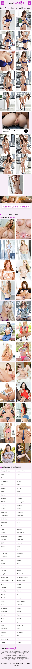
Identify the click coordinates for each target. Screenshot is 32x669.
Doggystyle (20, 515)
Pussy (3, 601)
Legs (18, 567)
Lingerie (19, 570)
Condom (19, 505)
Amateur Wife (21, 471)
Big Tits (19, 488)
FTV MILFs (13, 217)
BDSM (18, 484)
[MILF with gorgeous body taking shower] (7, 229)
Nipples (19, 584)
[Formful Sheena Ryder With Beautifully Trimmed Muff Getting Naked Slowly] (23, 412)
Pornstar (3, 598)
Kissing (19, 560)
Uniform (19, 639)
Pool (18, 594)
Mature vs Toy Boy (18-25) (23, 577)
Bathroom (19, 481)
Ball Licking (4, 481)
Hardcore (19, 550)
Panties (19, 587)
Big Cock (3, 488)
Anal (2, 474)
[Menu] (2, 3)
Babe (18, 478)
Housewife (4, 556)
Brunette (3, 498)
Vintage (19, 642)
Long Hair (4, 574)
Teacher (3, 632)
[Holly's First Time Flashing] (7, 311)
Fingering (19, 529)
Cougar (19, 508)
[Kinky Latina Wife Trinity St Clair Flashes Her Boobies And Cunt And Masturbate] (23, 392)
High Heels (4, 553)
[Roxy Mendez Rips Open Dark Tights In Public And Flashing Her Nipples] (23, 311)
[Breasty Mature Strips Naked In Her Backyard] (7, 412)
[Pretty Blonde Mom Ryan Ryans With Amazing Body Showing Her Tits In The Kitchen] (7, 433)
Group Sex (20, 539)
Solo (2, 622)
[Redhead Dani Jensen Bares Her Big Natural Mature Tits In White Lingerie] (7, 270)
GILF (2, 543)
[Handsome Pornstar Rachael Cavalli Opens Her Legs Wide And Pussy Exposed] (23, 229)
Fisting (3, 532)
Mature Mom (4, 577)
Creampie (4, 512)
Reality (3, 604)
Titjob (2, 635)
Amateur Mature (5, 471)
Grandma (19, 543)
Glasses (3, 539)
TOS (7, 667)
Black (18, 491)
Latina (18, 563)
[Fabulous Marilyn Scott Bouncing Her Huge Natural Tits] (7, 250)
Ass (2, 478)
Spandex (19, 622)
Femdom (19, 526)
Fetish (2, 529)
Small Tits (19, 618)
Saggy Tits (4, 608)
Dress (18, 519)
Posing (19, 598)
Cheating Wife (21, 502)
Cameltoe (19, 498)
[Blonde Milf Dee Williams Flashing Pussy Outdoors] (23, 331)
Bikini (2, 491)
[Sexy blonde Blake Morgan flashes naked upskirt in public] (7, 392)
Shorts (3, 615)
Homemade (20, 553)
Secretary (19, 608)
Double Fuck (4, 519)
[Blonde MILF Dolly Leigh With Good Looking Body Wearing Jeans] (23, 250)
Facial (2, 526)
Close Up (3, 505)
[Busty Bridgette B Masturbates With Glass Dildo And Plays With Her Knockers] (7, 351)
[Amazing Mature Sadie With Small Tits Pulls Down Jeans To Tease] (7, 290)
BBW (2, 484)
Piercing (19, 591)
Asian (18, 474)
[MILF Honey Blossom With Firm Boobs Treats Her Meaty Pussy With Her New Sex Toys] (23, 433)
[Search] (29, 3)
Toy (18, 635)
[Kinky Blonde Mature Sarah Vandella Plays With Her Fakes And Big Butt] (23, 270)
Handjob (3, 550)
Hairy (18, 546)
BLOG (4, 667)
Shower (19, 615)
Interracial (19, 556)
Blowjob (19, 495)
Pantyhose (4, 591)
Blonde (3, 495)
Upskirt (3, 642)
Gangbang (4, 536)
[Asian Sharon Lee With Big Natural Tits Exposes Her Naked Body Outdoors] (7, 331)
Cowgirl (3, 508)
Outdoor (3, 587)
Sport (2, 625)
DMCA (18, 667)
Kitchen (3, 563)
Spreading (20, 625)
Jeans (3, 560)
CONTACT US (26, 667)
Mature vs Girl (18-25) (7, 580)
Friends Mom (20, 532)
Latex (2, 567)
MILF (2, 584)
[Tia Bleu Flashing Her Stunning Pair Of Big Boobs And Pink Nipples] (23, 453)
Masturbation (20, 574)
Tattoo (18, 628)
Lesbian (3, 570)
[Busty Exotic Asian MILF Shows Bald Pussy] (23, 290)
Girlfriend (19, 536)
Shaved (19, 611)
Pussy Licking (21, 601)
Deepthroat (4, 515)
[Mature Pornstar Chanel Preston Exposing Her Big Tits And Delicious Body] (7, 453)
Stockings (4, 628)
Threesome (20, 632)
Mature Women (21, 580)
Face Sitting (4, 522)
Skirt (2, 618)
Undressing (4, 639)
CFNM (3, 502)
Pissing (3, 594)
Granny (3, 546)
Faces (18, 522)
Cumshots (20, 512)
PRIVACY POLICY (12, 667)
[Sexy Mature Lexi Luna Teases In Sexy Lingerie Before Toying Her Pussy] (7, 372)
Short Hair (4, 611)
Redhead (19, 604)
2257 (22, 667)
